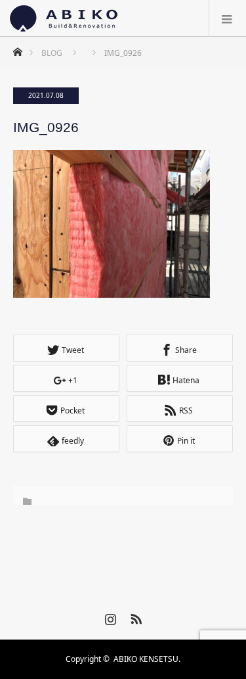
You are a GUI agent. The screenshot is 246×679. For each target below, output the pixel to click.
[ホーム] (17, 48)
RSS (134, 616)
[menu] (227, 18)
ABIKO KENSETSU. (146, 659)
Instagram (109, 616)
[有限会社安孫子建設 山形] (63, 18)
